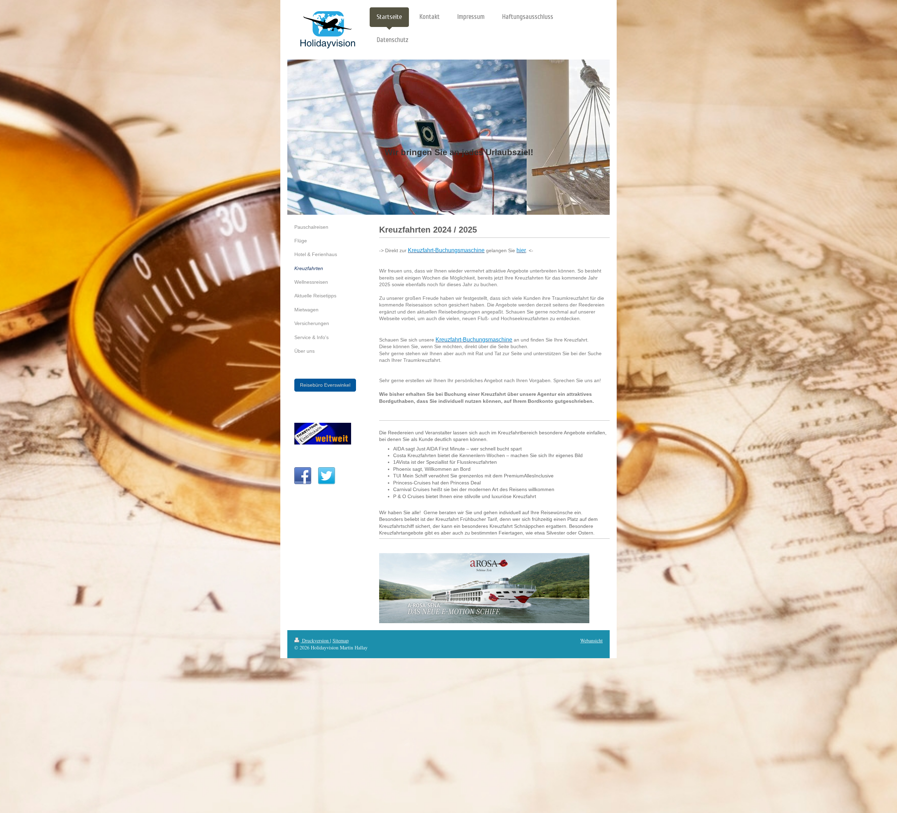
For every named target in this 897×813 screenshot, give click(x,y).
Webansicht (591, 640)
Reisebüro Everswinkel (325, 385)
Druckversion (315, 640)
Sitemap (341, 640)
